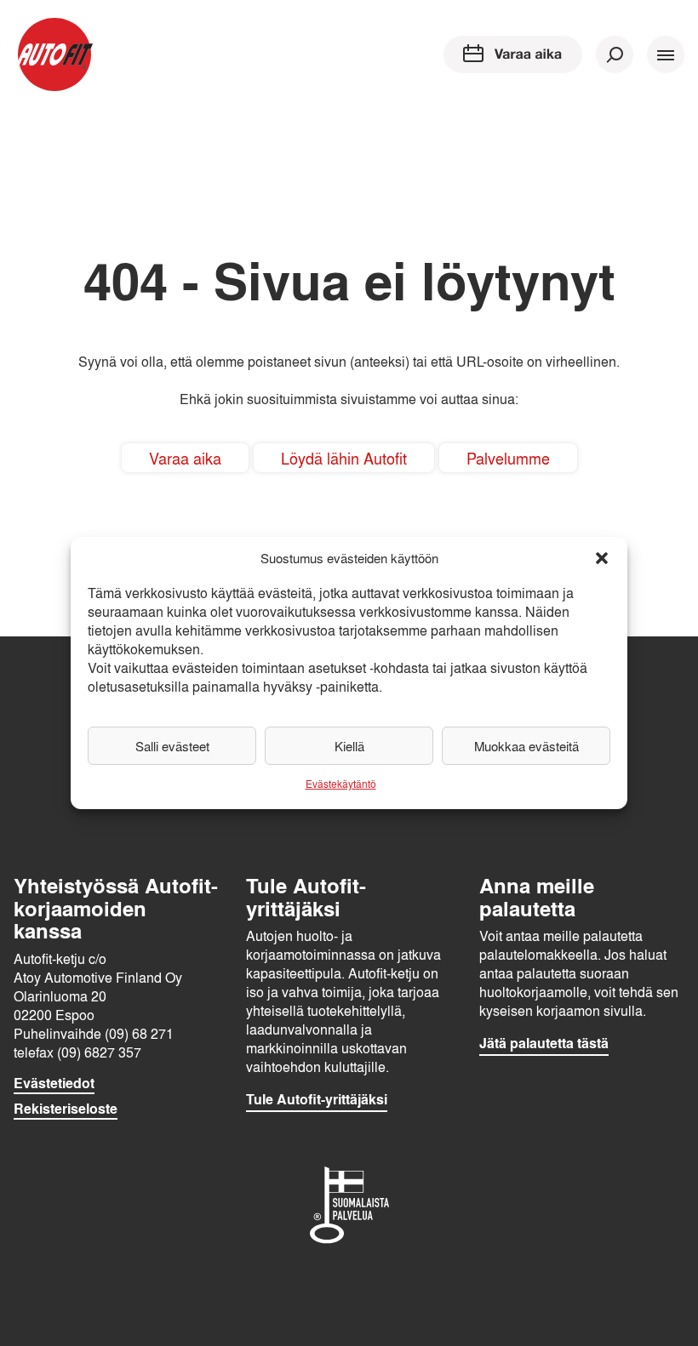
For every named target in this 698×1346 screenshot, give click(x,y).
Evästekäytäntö (341, 783)
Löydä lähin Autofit (344, 458)
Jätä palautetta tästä (544, 1043)
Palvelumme (508, 458)
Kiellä (349, 746)
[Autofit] (54, 54)
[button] (601, 558)
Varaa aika (185, 458)
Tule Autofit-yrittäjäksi (316, 1099)
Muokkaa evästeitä (526, 746)
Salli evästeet (172, 746)
